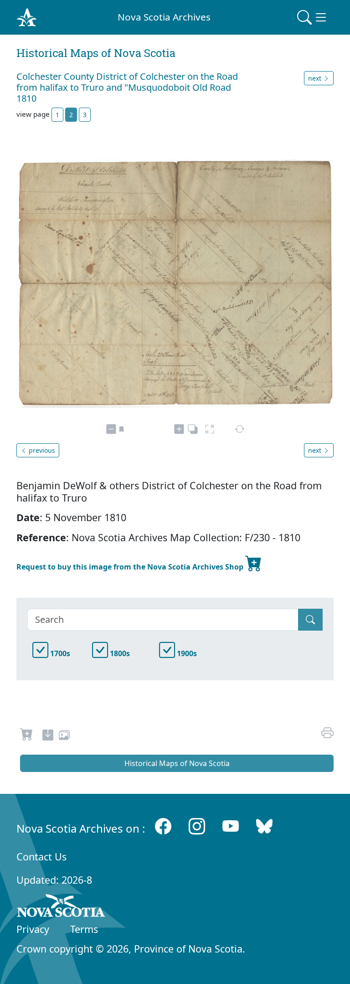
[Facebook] (163, 826)
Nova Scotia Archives (164, 16)
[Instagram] (196, 826)
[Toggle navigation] (313, 17)
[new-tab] (47, 736)
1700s (59, 653)
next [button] (315, 78)
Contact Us (41, 856)
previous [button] (41, 450)
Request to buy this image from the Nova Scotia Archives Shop (130, 567)
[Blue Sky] (264, 826)
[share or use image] (64, 736)
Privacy (32, 929)
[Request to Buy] (26, 736)
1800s (119, 653)
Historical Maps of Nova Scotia (177, 763)
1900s (186, 653)
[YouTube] (230, 826)
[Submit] (310, 620)
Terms (84, 929)
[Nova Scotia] (61, 907)
